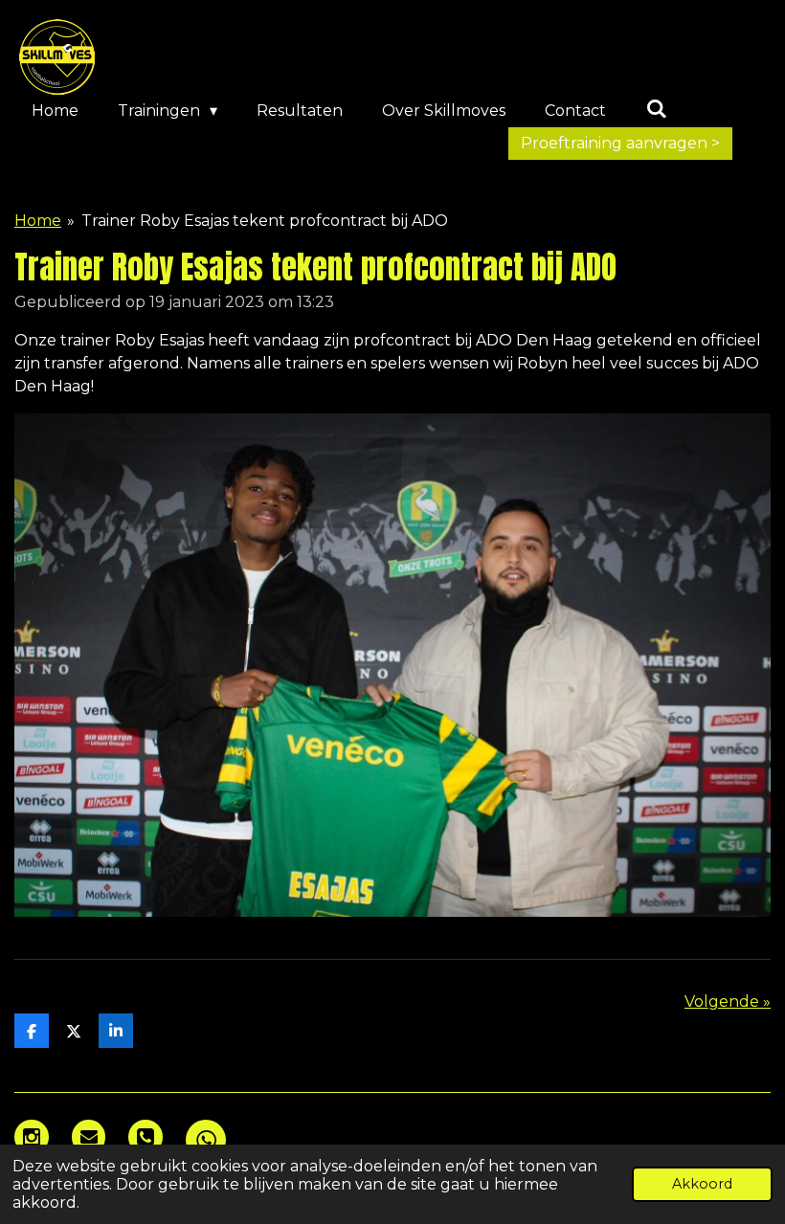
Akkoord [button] (702, 1183)
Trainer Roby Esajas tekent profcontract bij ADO (264, 220)
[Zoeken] (656, 108)
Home (37, 220)
